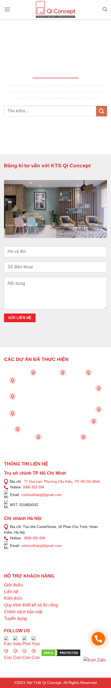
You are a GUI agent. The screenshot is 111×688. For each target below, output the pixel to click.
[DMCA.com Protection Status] (61, 652)
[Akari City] (17, 429)
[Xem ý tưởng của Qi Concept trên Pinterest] (26, 652)
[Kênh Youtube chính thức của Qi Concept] (36, 652)
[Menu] (7, 9)
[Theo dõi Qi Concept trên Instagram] (17, 652)
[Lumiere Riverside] (83, 437)
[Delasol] (93, 421)
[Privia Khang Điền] (12, 413)
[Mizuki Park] (38, 437)
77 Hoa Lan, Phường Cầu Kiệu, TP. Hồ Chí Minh (62, 482)
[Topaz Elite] (62, 372)
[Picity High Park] (33, 372)
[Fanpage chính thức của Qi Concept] (8, 652)
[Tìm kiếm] (105, 9)
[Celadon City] (12, 380)
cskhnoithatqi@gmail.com (41, 495)
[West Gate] (88, 372)
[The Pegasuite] (98, 409)
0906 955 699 (33, 487)
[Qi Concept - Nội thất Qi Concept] (55, 9)
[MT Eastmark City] (98, 388)
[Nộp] (101, 111)
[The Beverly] (12, 396)
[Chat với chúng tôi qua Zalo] (95, 659)
